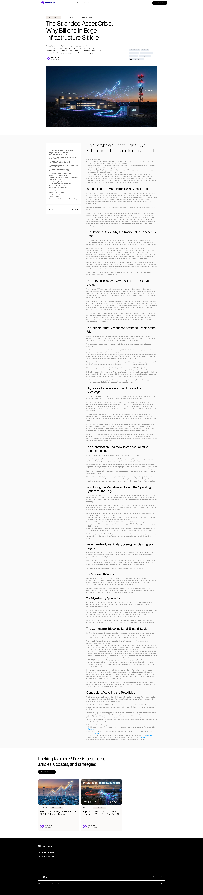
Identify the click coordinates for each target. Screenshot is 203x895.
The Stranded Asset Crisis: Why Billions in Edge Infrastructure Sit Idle (61, 152)
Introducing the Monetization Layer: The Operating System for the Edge (62, 182)
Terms (152, 883)
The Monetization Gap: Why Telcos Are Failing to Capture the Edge (63, 178)
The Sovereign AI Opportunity (56, 190)
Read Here (91, 729)
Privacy (157, 883)
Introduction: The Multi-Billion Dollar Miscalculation (62, 157)
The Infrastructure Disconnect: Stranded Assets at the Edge (60, 170)
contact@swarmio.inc (48, 856)
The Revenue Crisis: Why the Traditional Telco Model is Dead (60, 162)
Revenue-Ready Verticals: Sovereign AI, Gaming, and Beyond (62, 186)
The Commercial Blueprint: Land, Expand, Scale (61, 195)
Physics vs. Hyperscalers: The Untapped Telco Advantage (60, 174)
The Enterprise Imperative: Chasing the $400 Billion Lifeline (63, 166)
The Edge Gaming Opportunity (56, 192)
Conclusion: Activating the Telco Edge (63, 199)
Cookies (163, 883)
